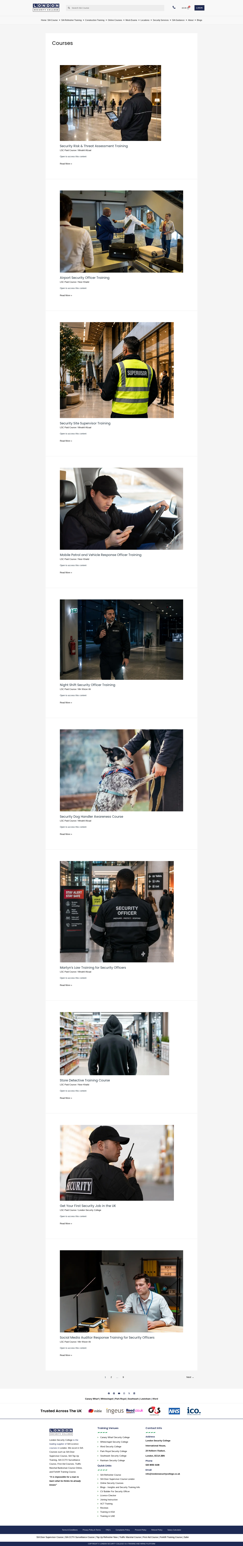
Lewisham (145, 1399)
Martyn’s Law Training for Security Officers (93, 967)
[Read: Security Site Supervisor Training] (117, 370)
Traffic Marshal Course (130, 1537)
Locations (145, 20)
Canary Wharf (92, 1399)
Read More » (66, 163)
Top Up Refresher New (107, 1537)
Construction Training (94, 20)
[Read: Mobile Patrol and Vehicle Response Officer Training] (121, 508)
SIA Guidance (178, 20)
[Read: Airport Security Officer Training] (121, 231)
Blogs (199, 20)
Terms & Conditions (70, 1530)
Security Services (161, 20)
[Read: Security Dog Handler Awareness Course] (121, 770)
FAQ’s (108, 1530)
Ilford (155, 1399)
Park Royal (120, 1399)
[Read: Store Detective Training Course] (114, 1043)
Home (43, 20)
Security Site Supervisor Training (85, 423)
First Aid (65, 1464)
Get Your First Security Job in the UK (88, 1206)
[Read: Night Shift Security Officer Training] (121, 639)
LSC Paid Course (68, 150)
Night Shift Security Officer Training (87, 685)
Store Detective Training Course (85, 1080)
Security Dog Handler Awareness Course (91, 816)
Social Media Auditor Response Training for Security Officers (107, 1337)
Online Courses (115, 20)
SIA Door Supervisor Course (49, 1537)
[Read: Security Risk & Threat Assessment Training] (110, 103)
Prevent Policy (140, 1530)
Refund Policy (156, 1530)
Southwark (133, 1399)
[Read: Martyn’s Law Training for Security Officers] (117, 911)
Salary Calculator (174, 1530)
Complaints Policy (123, 1530)
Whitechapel (107, 1399)
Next (190, 1377)
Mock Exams (131, 20)
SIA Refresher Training (71, 20)
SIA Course (52, 20)
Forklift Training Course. (64, 1472)
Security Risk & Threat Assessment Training (94, 146)
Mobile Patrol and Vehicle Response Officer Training (100, 555)
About (190, 20)
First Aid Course (150, 1537)
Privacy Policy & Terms (92, 1530)
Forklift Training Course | (172, 1537)
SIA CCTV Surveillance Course (79, 1537)
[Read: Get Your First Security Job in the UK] (117, 1162)
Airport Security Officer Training (84, 278)
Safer (186, 1537)
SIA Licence (72, 1444)
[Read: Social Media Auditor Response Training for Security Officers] (121, 1291)
